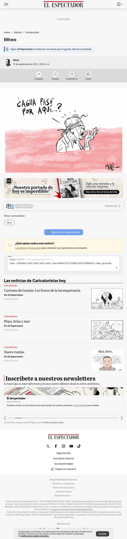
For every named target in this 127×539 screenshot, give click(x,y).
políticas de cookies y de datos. (35, 536)
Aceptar (102, 533)
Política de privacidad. (54, 422)
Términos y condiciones (63, 484)
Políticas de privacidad (63, 488)
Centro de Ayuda (63, 491)
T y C (33, 422)
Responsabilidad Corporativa (63, 480)
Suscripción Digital (63, 463)
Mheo (16, 60)
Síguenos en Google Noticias (65, 232)
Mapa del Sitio (64, 453)
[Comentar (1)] (71, 74)
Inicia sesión (79, 405)
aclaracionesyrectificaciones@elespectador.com (72, 509)
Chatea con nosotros (65, 469)
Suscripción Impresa (63, 458)
